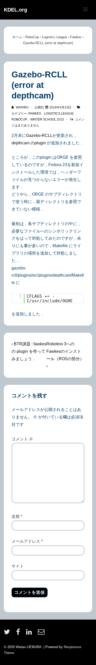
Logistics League (58, 113)
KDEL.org (15, 10)
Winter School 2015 (47, 119)
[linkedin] (30, 634)
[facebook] (19, 634)
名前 (16, 516)
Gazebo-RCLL (39, 135)
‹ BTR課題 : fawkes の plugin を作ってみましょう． (29, 351)
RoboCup (19, 119)
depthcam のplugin (29, 143)
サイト (18, 566)
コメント (22, 439)
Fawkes (34, 113)
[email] (42, 634)
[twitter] (8, 634)
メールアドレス (26, 541)
